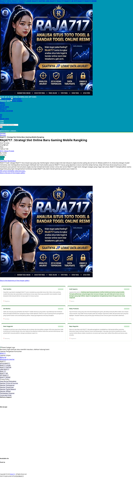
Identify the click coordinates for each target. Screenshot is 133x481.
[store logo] (16, 101)
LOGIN (2, 159)
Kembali (3, 133)
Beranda (3, 135)
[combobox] (9, 125)
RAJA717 (3, 1)
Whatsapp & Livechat (7, 359)
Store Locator (6, 111)
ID (1, 117)
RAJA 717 (60, 1)
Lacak (2, 105)
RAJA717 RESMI (91, 1)
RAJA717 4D (69, 1)
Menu (2, 103)
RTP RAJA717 (79, 1)
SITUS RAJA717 (13, 1)
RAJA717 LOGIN (25, 1)
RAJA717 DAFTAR (38, 1)
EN (1, 115)
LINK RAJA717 (51, 1)
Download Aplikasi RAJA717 (12, 3)
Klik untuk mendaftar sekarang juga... (13, 171)
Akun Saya (4, 107)
